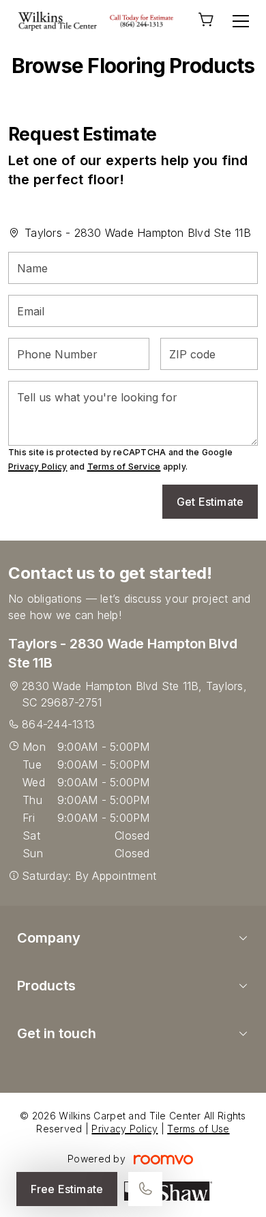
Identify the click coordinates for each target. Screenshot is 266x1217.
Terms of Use (198, 1128)
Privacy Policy (37, 466)
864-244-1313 (58, 724)
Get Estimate (210, 502)
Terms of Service (124, 466)
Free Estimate (67, 1189)
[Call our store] (145, 1189)
